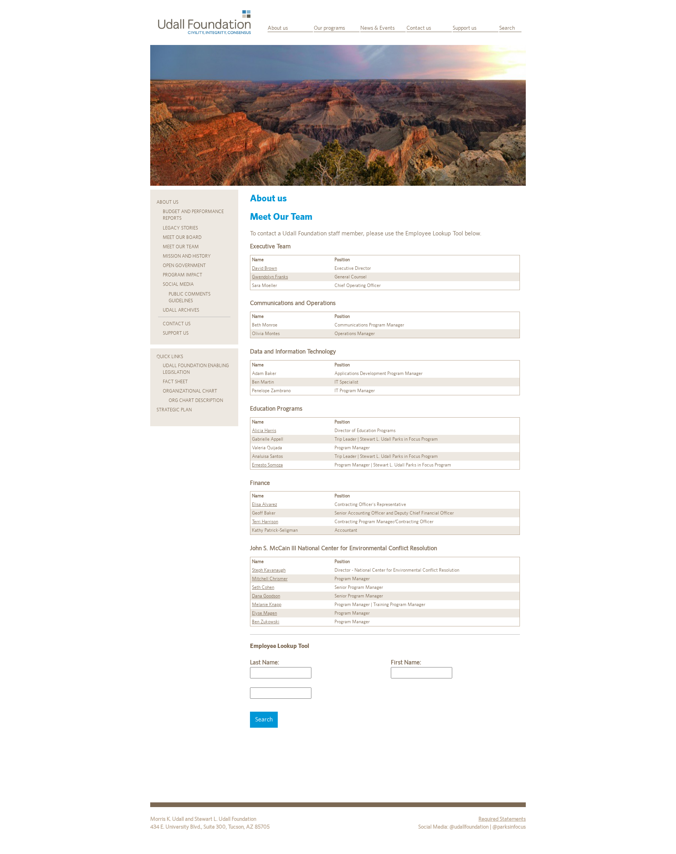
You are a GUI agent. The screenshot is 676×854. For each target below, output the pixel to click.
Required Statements (502, 819)
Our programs (329, 28)
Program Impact (182, 275)
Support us (464, 28)
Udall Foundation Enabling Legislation (196, 369)
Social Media (178, 284)
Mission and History (187, 256)
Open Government (184, 265)
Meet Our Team (181, 246)
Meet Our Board (182, 237)
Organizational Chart (190, 391)
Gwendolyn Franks (270, 277)
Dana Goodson (266, 596)
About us (278, 28)
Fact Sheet (175, 381)
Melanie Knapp (266, 604)
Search (507, 28)
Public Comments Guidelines (189, 297)
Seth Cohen (263, 587)
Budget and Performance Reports (193, 215)
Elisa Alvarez (264, 504)
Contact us (418, 28)
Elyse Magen (264, 613)
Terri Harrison (265, 521)
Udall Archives (181, 310)
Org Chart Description (196, 400)
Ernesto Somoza (267, 465)
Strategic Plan (174, 410)
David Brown (264, 268)
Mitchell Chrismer (270, 578)
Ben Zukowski (265, 621)
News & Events (377, 28)
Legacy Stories (180, 228)
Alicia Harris (264, 430)
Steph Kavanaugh (269, 570)
